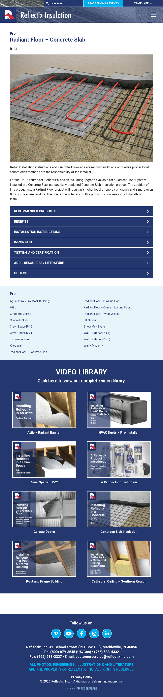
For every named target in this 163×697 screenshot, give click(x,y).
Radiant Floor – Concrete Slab (28, 352)
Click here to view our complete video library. (82, 380)
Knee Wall (16, 345)
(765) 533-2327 (49, 656)
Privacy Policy (81, 677)
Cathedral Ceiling (20, 313)
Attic (13, 307)
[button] (81, 211)
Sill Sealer (90, 320)
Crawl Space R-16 (21, 326)
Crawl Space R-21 (21, 332)
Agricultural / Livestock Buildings (30, 301)
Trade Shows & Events (103, 3)
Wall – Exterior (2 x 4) (97, 332)
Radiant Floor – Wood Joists (101, 313)
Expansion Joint (20, 339)
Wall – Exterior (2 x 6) (97, 339)
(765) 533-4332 (106, 652)
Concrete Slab (19, 320)
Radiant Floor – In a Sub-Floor (102, 301)
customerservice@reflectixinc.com (105, 656)
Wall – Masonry (93, 345)
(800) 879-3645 (62, 652)
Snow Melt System (96, 326)
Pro (13, 294)
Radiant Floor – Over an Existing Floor (107, 307)
